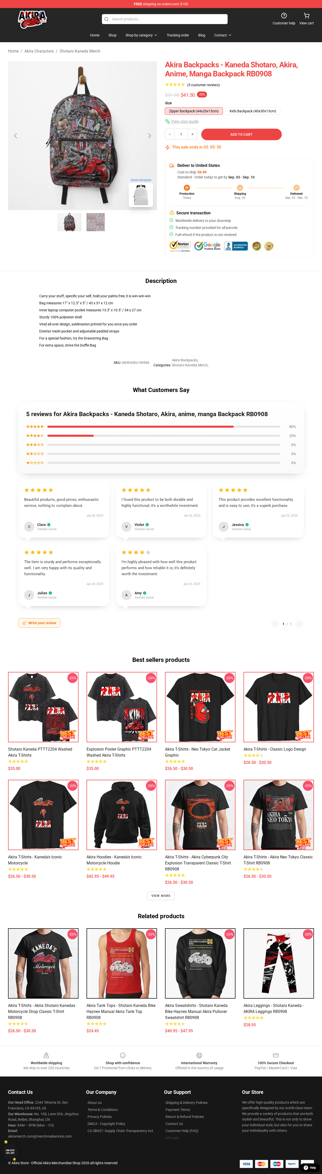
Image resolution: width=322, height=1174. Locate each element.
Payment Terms (178, 1110)
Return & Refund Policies (185, 1117)
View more (161, 896)
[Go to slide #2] (96, 222)
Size (168, 103)
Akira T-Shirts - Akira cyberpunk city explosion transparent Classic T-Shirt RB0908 (198, 863)
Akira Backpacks (185, 360)
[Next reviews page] (299, 623)
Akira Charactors (39, 51)
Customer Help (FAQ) (182, 1131)
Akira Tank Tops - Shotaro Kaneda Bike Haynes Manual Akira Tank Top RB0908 (121, 1011)
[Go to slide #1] (69, 222)
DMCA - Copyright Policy (106, 1124)
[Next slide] (149, 135)
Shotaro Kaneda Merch (80, 51)
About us (95, 1103)
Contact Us (174, 1124)
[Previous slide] (16, 135)
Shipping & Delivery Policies (187, 1103)
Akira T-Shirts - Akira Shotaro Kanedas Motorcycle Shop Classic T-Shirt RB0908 (41, 1011)
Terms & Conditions (103, 1110)
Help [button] (313, 1167)
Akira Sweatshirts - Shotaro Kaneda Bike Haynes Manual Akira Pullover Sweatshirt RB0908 (196, 1011)
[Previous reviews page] (274, 623)
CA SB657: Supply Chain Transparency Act (120, 1131)
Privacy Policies (100, 1117)
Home (13, 51)
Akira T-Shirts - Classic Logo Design (275, 749)
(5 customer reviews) (203, 85)
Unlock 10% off (10, 1151)
